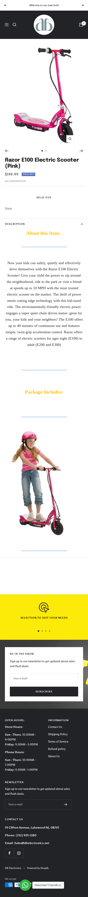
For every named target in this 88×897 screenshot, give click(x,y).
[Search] (14, 24)
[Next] (81, 150)
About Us (54, 756)
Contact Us (55, 727)
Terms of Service (58, 741)
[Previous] (6, 150)
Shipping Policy (58, 734)
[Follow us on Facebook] (9, 853)
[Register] (65, 804)
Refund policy (56, 749)
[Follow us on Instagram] (18, 853)
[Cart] (81, 24)
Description (15, 224)
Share (8, 208)
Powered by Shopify (38, 868)
